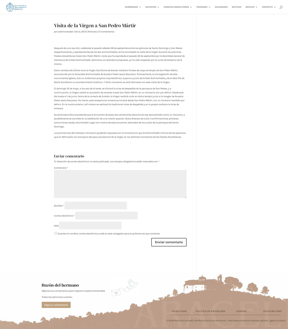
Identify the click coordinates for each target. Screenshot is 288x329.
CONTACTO (267, 7)
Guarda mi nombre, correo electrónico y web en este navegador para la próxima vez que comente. (109, 233)
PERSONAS (201, 7)
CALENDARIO (221, 7)
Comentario (61, 167)
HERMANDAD (131, 7)
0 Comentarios (106, 31)
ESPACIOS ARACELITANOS (176, 7)
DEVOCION (151, 7)
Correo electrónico (64, 215)
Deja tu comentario (56, 304)
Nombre (59, 205)
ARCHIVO (250, 7)
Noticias (92, 31)
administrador (65, 31)
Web (56, 225)
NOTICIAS (236, 7)
